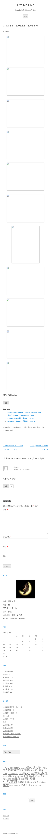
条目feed (6, 818)
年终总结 (33, 776)
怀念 (39, 776)
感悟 (9, 779)
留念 (36, 782)
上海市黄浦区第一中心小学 (12, 707)
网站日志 (6, 692)
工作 (25, 776)
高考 (4, 722)
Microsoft (12, 767)
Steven (16, 467)
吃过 (26, 773)
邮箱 (5, 546)
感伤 (5, 778)
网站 (4, 556)
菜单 (25, 16)
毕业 (22, 779)
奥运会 (5, 776)
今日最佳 (26, 770)
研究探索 (6, 689)
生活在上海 (23, 782)
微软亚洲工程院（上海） (12, 734)
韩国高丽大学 (8, 728)
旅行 (44, 427)
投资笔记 (6, 683)
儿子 (5, 773)
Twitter (21, 768)
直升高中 (6, 716)
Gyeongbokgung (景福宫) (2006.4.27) (22, 421)
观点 (23, 785)
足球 (36, 785)
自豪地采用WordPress (10, 833)
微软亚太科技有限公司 (11, 737)
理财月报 (30, 778)
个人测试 (44, 768)
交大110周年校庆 (12, 770)
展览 (14, 776)
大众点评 (41, 773)
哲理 (32, 774)
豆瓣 (32, 785)
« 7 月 (5, 656)
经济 (44, 782)
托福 (13, 779)
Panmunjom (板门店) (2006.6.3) (20, 418)
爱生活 (29, 427)
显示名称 (7, 537)
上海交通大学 (8, 725)
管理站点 (6, 815)
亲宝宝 (5, 674)
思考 (42, 776)
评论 (5, 509)
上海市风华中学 (8, 719)
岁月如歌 (6, 677)
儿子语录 (11, 773)
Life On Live (25, 5)
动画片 (21, 774)
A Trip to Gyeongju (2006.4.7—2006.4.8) (24, 412)
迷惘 (39, 785)
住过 (36, 770)
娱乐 (10, 776)
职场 (11, 785)
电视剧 (31, 782)
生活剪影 (6, 430)
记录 (28, 785)
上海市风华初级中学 (10, 713)
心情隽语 (6, 680)
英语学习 (17, 785)
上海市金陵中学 (8, 710)
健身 (41, 770)
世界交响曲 (7, 671)
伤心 (32, 770)
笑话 (41, 782)
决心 (16, 774)
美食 (6, 785)
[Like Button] (6, 402)
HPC (5, 768)
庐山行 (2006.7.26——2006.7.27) (20, 415)
